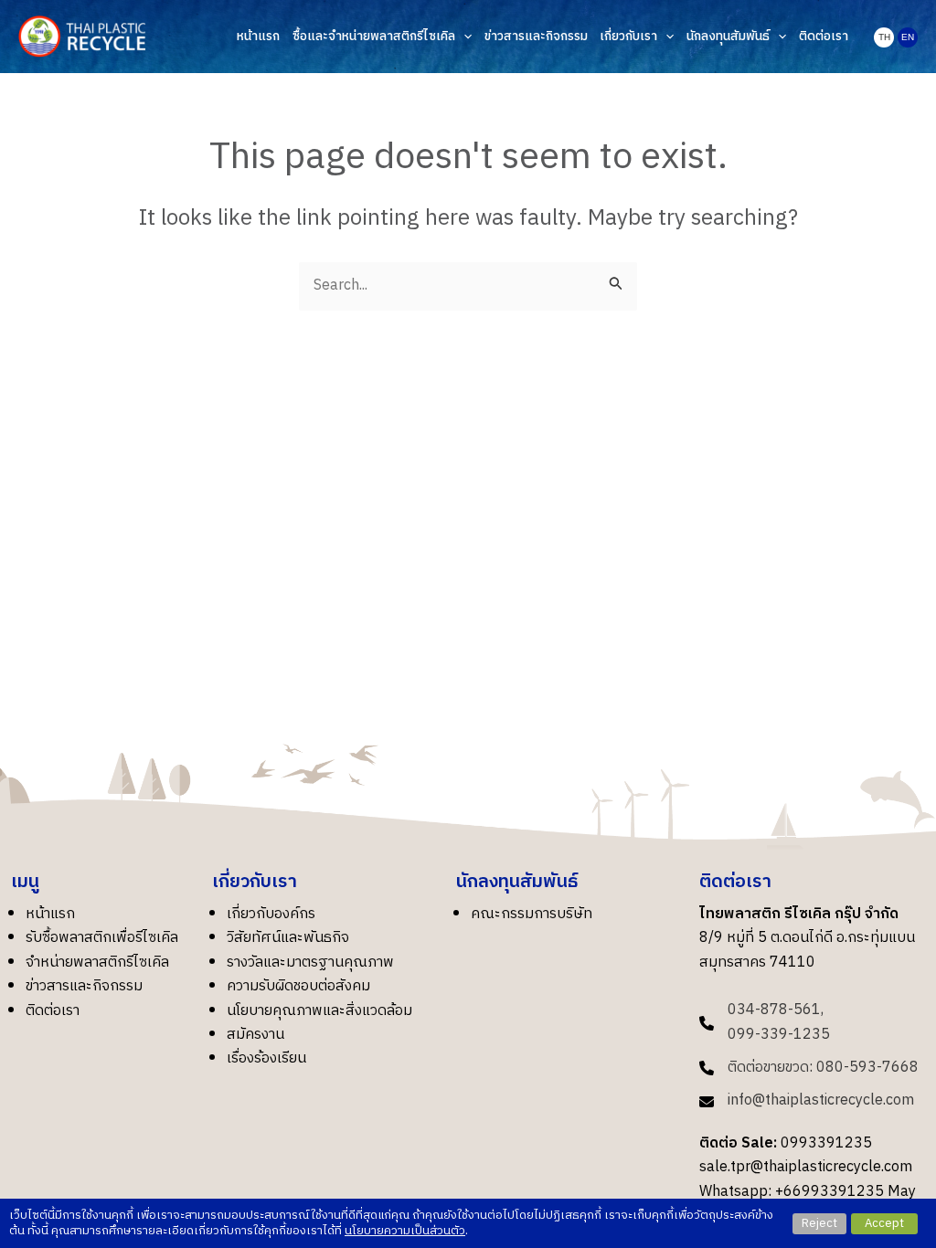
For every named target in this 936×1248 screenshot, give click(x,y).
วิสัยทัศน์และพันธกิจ (288, 937)
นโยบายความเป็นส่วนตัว (405, 1231)
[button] (463, 37)
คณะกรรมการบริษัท (531, 914)
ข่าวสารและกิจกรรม (84, 986)
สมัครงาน (255, 1034)
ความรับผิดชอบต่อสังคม (298, 986)
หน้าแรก (50, 914)
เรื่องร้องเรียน (266, 1058)
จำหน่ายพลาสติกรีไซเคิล (97, 962)
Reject (819, 1223)
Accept (884, 1223)
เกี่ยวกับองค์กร (271, 914)
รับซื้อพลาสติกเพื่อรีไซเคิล (102, 937)
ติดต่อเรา (53, 1011)
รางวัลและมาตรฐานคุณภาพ (310, 962)
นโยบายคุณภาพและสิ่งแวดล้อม (319, 1011)
